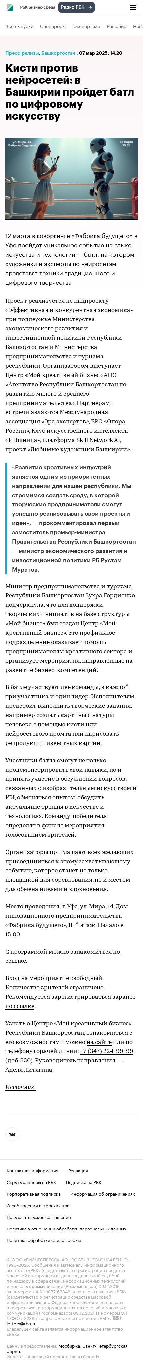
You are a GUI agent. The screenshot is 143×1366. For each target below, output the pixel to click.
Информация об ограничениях (103, 1193)
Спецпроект (53, 25)
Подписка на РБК (83, 1181)
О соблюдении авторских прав (39, 1205)
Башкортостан (58, 53)
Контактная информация (32, 1170)
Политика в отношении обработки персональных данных (66, 1228)
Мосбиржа (69, 1345)
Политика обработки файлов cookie (44, 1239)
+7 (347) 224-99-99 (106, 1052)
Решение (116, 25)
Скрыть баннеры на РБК (31, 1181)
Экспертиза (86, 25)
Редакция (78, 1170)
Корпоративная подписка (34, 1193)
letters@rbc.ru (22, 1323)
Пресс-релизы (22, 53)
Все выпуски (19, 25)
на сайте (99, 1043)
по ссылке (19, 1007)
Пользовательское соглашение (39, 1216)
